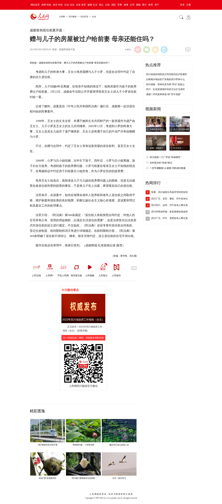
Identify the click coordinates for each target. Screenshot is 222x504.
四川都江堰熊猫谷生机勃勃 (83, 478)
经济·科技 (58, 5)
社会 (94, 16)
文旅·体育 (81, 5)
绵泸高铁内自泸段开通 (47, 445)
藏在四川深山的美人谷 (119, 445)
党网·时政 (46, 5)
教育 (150, 5)
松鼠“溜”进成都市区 (47, 478)
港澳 (126, 5)
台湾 (132, 5)
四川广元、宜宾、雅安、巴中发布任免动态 (173, 198)
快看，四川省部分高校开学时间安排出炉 (171, 192)
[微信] (146, 49)
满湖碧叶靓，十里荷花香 (83, 445)
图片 (144, 5)
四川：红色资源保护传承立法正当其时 (165, 89)
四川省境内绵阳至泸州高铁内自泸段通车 (166, 74)
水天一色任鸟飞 (119, 478)
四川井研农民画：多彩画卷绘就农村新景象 (173, 211)
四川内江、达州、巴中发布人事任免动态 (171, 205)
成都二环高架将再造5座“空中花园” (163, 94)
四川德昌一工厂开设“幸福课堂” (165, 157)
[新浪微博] (137, 49)
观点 (101, 5)
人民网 (62, 16)
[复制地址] (164, 49)
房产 (157, 5)
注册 (188, 5)
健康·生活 (92, 5)
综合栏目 (84, 16)
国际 (113, 5)
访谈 (107, 5)
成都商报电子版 (67, 49)
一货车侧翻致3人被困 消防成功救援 (168, 168)
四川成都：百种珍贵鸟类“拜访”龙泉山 (165, 84)
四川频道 (73, 16)
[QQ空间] (155, 49)
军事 (120, 5)
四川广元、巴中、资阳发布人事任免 (169, 218)
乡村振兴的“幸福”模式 (161, 163)
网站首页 (35, 5)
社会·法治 (69, 5)
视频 (138, 5)
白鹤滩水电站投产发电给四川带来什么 (165, 79)
